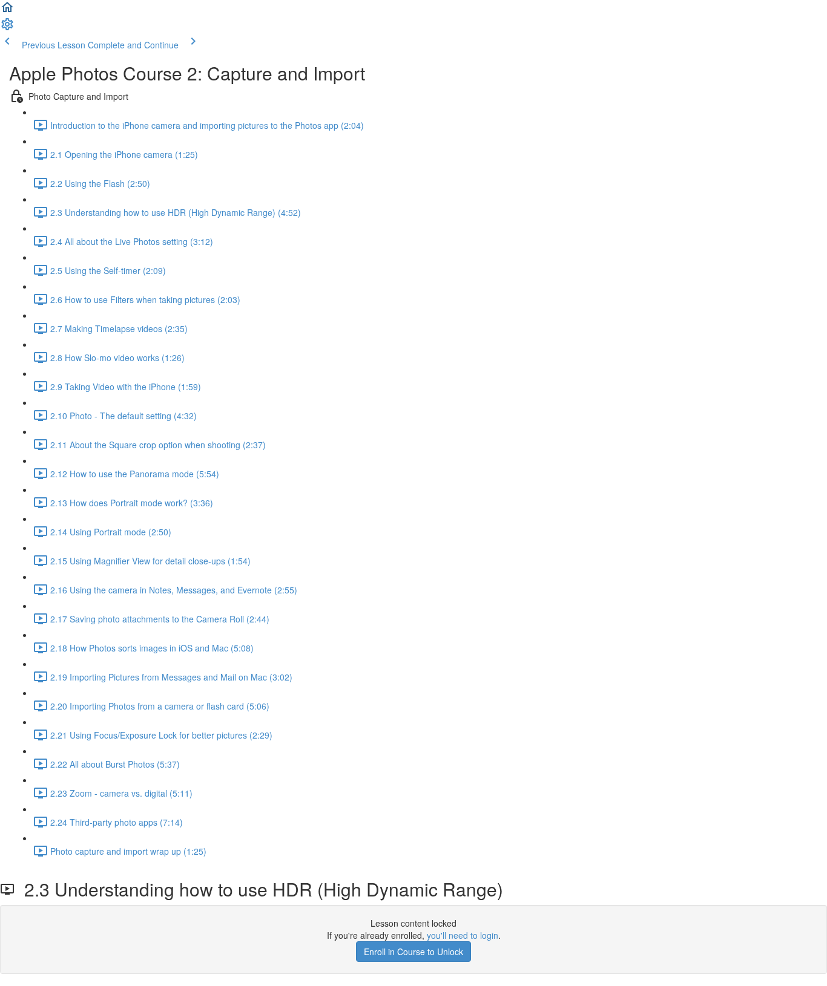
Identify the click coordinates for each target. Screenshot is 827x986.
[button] (7, 11)
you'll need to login (462, 935)
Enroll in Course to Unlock (413, 951)
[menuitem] (7, 28)
